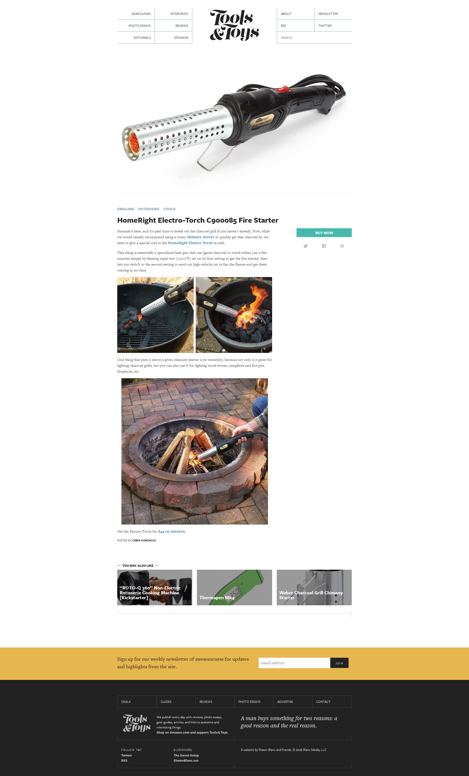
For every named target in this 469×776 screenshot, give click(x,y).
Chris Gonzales (144, 540)
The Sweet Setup (186, 755)
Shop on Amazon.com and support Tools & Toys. (192, 732)
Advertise (285, 701)
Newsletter (328, 13)
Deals (126, 701)
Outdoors (148, 208)
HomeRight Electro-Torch (190, 242)
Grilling (125, 208)
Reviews (181, 25)
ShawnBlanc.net (186, 760)
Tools (169, 208)
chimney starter (200, 236)
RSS (283, 25)
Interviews (179, 13)
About (286, 13)
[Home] (234, 26)
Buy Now (324, 232)
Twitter (324, 25)
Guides (166, 701)
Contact (323, 701)
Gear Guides (141, 13)
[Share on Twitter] (305, 246)
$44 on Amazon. (172, 531)
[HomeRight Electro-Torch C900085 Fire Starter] (234, 125)
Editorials (142, 37)
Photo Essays (140, 25)
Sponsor (181, 37)
